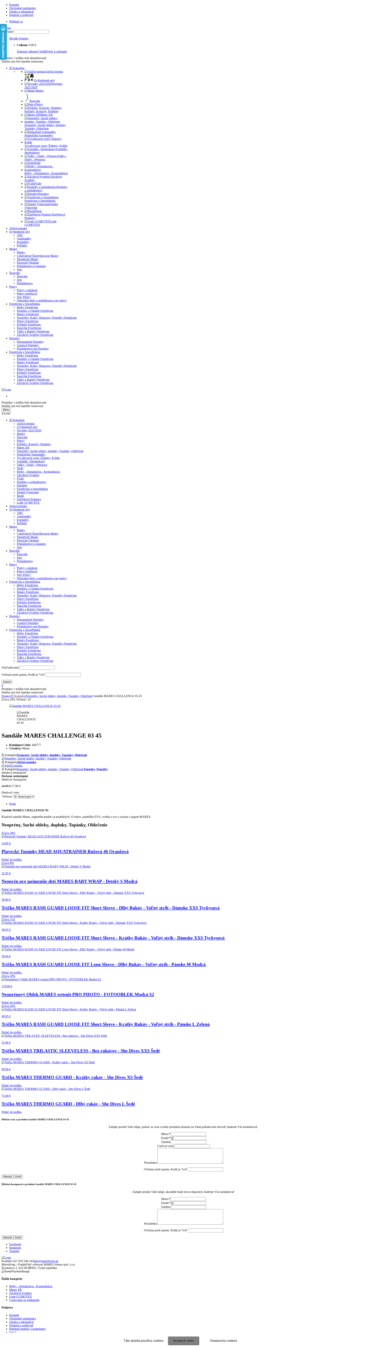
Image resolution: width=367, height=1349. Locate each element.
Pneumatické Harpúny (30, 341)
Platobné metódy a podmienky (27, 1328)
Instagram (15, 1247)
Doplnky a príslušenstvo (31, 482)
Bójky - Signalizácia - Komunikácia (38, 471)
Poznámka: (151, 1162)
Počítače (22, 245)
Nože (20, 468)
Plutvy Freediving (27, 321)
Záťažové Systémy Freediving (35, 334)
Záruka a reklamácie (21, 11)
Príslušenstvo (25, 283)
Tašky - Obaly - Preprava (32, 464)
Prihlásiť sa (16, 21)
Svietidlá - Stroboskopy (31, 461)
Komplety (23, 242)
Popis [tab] (12, 803)
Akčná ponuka (18, 228)
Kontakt (14, 4)
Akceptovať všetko (183, 1340)
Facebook (15, 1244)
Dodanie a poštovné (21, 15)
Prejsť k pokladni (56, 51)
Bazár (20, 495)
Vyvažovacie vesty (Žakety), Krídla (38, 458)
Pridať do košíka (12, 859)
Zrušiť (18, 1176)
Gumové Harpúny (28, 345)
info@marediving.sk (46, 1261)
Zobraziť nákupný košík (31, 51)
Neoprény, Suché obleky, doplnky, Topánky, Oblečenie (50, 451)
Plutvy (13, 286)
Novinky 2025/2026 (29, 430)
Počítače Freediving (29, 324)
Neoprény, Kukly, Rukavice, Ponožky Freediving (47, 317)
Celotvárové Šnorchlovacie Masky (37, 255)
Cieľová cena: (165, 1146)
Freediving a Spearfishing (24, 304)
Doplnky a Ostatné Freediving (35, 310)
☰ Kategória (16, 68)
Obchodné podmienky (22, 8)
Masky (13, 249)
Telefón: (166, 1142)
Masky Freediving (28, 314)
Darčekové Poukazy (29, 499)
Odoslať (7, 1176)
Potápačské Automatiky (31, 454)
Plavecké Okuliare (28, 262)
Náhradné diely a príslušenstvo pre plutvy (42, 300)
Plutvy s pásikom (27, 290)
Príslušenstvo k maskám (31, 266)
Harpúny (14, 338)
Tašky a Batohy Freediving (33, 331)
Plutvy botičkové (27, 293)
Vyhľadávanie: (10, 667)
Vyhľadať (7, 31)
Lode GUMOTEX (28, 502)
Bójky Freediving (27, 307)
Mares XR (23, 447)
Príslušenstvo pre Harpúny (33, 348)
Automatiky (24, 238)
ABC (20, 235)
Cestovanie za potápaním (24, 1300)
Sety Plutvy (24, 297)
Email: (166, 1138)
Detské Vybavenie (28, 492)
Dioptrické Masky (28, 259)
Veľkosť (7, 796)
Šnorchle (14, 273)
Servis (13, 1332)
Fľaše (20, 478)
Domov (6, 696)
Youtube (14, 1251)
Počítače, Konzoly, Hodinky (34, 444)
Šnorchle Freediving (29, 328)
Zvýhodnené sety (19, 231)
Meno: (166, 1134)
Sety (19, 269)
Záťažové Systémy (28, 475)
